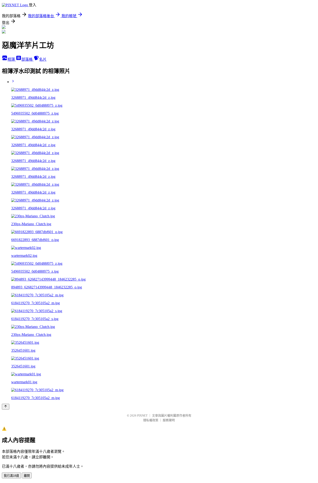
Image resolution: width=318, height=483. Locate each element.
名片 (43, 59)
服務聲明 (169, 420)
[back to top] (5, 407)
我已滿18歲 (11, 475)
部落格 (27, 59)
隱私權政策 (150, 420)
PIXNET (142, 415)
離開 (27, 475)
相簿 (11, 59)
